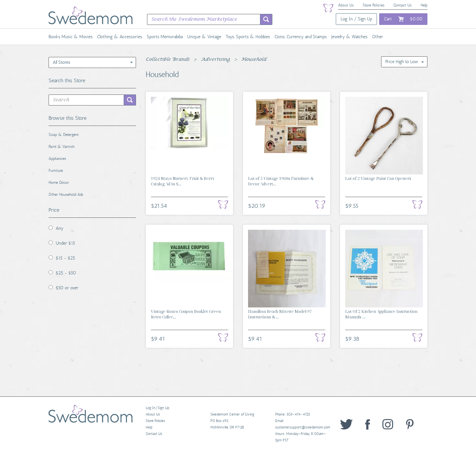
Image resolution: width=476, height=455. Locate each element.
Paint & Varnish (61, 146)
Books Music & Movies (71, 36)
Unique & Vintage (204, 36)
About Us (346, 5)
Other (377, 36)
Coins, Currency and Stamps (301, 36)
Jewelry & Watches (349, 36)
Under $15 (65, 243)
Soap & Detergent (64, 134)
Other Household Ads (66, 194)
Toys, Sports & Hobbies (248, 36)
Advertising (215, 59)
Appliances (57, 158)
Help (424, 5)
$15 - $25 (65, 258)
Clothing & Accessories (119, 36)
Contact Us (402, 5)
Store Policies (373, 5)
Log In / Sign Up (356, 19)
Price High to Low (401, 61)
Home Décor (59, 182)
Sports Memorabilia (165, 36)
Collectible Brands (167, 59)
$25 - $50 (66, 273)
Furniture (56, 170)
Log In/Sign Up (157, 408)
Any (59, 228)
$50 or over (67, 288)
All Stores (61, 62)
